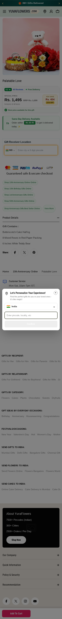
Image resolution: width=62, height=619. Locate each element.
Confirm (31, 324)
